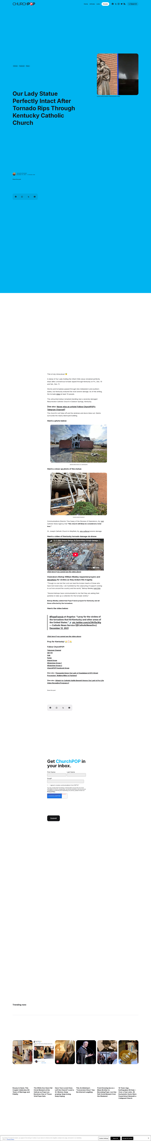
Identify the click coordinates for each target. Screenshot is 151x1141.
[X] (115, 4)
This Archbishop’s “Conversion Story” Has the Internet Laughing (85, 1090)
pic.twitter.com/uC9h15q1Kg (86, 622)
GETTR (50, 653)
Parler (49, 658)
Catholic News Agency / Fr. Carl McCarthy (79, 464)
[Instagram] (118, 4)
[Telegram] (121, 4)
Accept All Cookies (127, 1138)
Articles (92, 4)
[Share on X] (28, 197)
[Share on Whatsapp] (22, 197)
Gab (48, 655)
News (27, 66)
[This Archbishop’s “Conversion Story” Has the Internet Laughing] (86, 1052)
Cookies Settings (103, 1138)
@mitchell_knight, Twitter (114, 96)
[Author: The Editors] (57, 1061)
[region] (75, 1138)
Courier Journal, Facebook (103, 96)
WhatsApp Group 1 (54, 663)
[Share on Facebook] (16, 197)
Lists (98, 4)
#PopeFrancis (57, 617)
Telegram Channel (54, 650)
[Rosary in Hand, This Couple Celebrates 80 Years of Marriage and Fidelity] (22, 1052)
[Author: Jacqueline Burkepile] (14, 174)
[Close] (148, 1138)
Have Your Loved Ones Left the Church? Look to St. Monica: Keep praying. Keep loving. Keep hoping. (64, 1092)
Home (86, 4)
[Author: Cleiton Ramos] (15, 1061)
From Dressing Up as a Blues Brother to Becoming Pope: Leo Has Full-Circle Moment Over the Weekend (106, 1092)
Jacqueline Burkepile (22, 173)
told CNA (97, 588)
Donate (105, 4)
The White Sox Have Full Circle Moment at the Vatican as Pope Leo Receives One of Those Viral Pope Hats (43, 1092)
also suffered (84, 531)
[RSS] (124, 4)
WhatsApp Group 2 (54, 665)
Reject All (115, 1138)
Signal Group (52, 660)
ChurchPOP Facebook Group (58, 668)
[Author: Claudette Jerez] (36, 1061)
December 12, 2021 (59, 628)
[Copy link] (34, 197)
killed (58, 394)
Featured (21, 66)
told (102, 521)
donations (51, 580)
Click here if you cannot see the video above (64, 572)
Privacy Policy (51, 791)
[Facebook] (113, 4)
